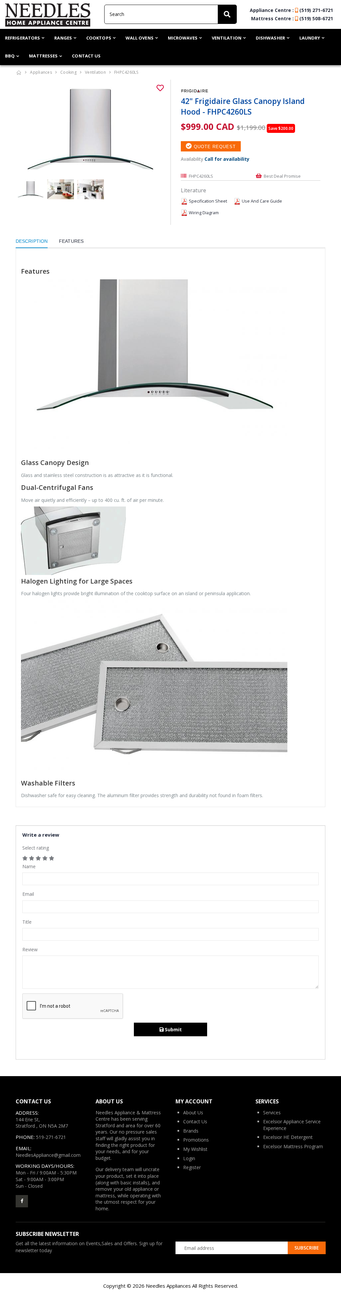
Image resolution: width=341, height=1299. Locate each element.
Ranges (63, 38)
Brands (190, 1131)
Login (189, 1158)
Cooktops (98, 38)
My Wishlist (195, 1149)
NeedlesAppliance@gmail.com (48, 1155)
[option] (91, 129)
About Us (193, 1112)
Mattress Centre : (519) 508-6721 (292, 18)
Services (272, 1112)
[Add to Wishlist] (160, 88)
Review (30, 949)
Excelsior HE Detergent (288, 1137)
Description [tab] (32, 241)
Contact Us (86, 56)
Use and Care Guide (262, 201)
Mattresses (43, 56)
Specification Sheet (208, 201)
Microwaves (182, 38)
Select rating (35, 848)
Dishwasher (270, 38)
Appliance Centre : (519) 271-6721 (291, 10)
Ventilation (226, 38)
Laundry (309, 38)
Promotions (196, 1140)
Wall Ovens (140, 38)
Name (29, 866)
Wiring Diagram (204, 213)
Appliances (41, 72)
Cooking (68, 72)
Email (28, 894)
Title (27, 922)
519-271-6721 (51, 1137)
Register (192, 1167)
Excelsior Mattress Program (293, 1146)
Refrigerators (22, 38)
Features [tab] (71, 241)
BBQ (10, 56)
